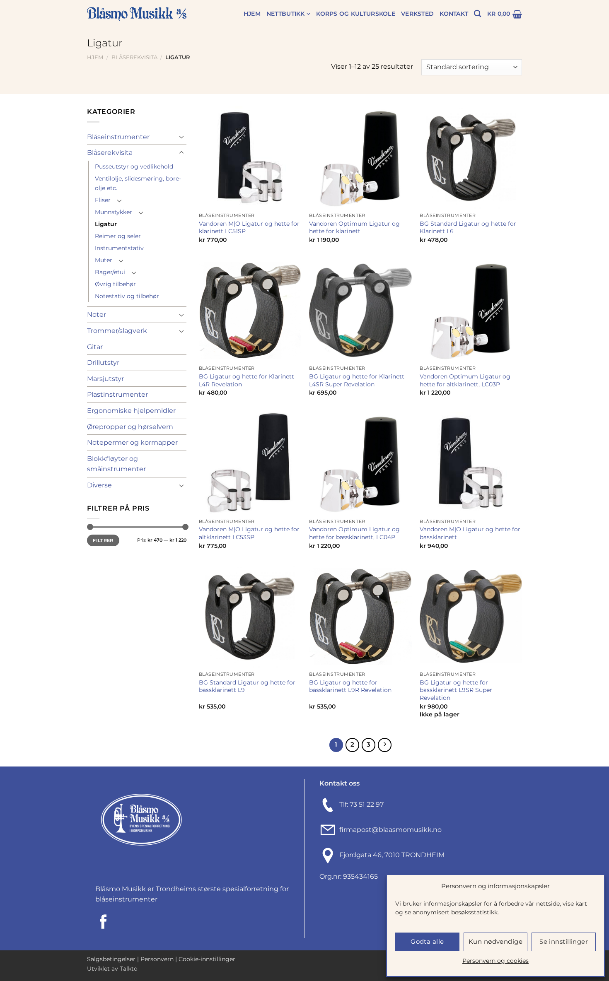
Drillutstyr (103, 362)
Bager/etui (110, 272)
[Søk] (477, 13)
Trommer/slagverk (117, 331)
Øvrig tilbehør (115, 284)
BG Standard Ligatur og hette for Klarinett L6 (468, 227)
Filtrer (103, 540)
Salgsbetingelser (111, 959)
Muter (103, 260)
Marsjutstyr (105, 379)
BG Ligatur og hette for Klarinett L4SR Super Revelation (356, 380)
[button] (504, 14)
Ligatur (106, 224)
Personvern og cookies (495, 960)
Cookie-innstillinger (207, 959)
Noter (96, 314)
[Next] (385, 745)
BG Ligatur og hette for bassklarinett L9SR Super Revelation (456, 690)
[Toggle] (181, 137)
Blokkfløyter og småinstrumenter (116, 464)
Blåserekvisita (134, 57)
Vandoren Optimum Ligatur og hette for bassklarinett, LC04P (354, 533)
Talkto (129, 968)
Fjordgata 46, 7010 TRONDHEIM (392, 855)
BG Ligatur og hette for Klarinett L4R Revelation (246, 380)
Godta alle (427, 941)
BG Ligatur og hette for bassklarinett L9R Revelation (350, 686)
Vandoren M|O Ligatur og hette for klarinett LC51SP (249, 227)
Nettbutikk (285, 13)
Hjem (252, 13)
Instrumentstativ (119, 248)
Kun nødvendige (495, 941)
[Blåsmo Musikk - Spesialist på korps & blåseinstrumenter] (136, 14)
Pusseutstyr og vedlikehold (134, 166)
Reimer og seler (118, 236)
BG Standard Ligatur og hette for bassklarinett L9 (247, 686)
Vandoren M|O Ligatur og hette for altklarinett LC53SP (249, 533)
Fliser (103, 200)
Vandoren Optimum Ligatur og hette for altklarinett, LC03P (465, 380)
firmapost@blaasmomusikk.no (389, 830)
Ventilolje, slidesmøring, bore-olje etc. (138, 183)
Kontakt (454, 13)
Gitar (95, 347)
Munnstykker (113, 212)
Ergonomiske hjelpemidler (131, 411)
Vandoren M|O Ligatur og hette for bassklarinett (470, 533)
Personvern (157, 959)
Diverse (99, 485)
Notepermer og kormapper (132, 442)
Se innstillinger (563, 941)
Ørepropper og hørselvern (130, 427)
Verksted (417, 13)
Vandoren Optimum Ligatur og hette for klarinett (354, 227)
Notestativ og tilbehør (127, 296)
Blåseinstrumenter (118, 137)
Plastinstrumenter (117, 394)
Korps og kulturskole (355, 13)
